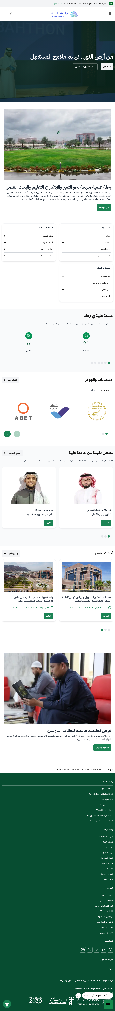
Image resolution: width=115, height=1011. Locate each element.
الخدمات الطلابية (47, 255)
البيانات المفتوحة (107, 874)
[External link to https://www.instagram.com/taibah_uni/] (110, 950)
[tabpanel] (57, 418)
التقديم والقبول (102, 747)
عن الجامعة (104, 207)
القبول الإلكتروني (107, 933)
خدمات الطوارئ (107, 895)
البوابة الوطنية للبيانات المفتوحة (101, 794)
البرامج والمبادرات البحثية (102, 282)
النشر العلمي (106, 289)
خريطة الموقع (108, 980)
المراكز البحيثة (106, 276)
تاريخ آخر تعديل (107, 769)
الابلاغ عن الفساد (107, 917)
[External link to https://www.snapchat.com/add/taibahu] (103, 950)
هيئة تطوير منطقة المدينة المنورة (101, 816)
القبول (108, 235)
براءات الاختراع (105, 296)
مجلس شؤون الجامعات (104, 805)
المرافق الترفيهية (47, 249)
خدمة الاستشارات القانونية (103, 905)
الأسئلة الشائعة (107, 863)
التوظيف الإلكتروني (106, 927)
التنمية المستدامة (107, 858)
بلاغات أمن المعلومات (105, 921)
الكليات (108, 242)
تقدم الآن (107, 66)
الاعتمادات (12, 380)
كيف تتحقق (57, 3)
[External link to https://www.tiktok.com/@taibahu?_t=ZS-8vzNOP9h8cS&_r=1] (96, 950)
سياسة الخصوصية (95, 980)
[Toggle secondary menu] (4, 14)
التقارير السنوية (108, 868)
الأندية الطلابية (48, 242)
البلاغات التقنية (108, 911)
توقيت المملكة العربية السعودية (68, 769)
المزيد (106, 522)
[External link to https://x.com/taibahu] (90, 950)
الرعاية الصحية (48, 235)
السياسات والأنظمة (106, 836)
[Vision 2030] (35, 1001)
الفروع (28, 350)
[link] (94, 411)
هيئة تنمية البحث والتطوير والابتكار (101, 821)
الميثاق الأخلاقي (108, 842)
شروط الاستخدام (81, 980)
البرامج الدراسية (105, 249)
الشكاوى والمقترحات (66, 980)
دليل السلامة (108, 847)
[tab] (106, 390)
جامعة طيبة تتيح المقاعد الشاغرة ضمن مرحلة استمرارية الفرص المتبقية (62, 599)
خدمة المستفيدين (106, 900)
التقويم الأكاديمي (104, 255)
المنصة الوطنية (107, 800)
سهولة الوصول (108, 852)
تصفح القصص (14, 453)
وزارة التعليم (109, 789)
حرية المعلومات (107, 879)
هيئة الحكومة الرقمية (105, 810)
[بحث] (12, 14)
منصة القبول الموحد (86, 66)
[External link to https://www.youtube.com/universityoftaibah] (83, 950)
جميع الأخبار (13, 553)
